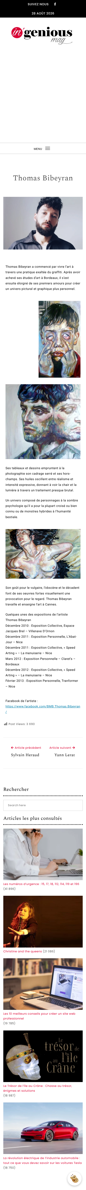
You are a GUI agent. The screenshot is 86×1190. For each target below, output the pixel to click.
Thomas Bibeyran (43, 178)
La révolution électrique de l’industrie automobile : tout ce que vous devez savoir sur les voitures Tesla (42, 1160)
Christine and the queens (22, 951)
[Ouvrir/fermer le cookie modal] (74, 1179)
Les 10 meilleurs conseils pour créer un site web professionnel (39, 1016)
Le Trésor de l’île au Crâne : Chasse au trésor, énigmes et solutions (37, 1088)
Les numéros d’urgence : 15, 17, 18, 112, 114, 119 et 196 (41, 884)
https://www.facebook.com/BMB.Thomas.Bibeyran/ (43, 709)
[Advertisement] (43, 94)
